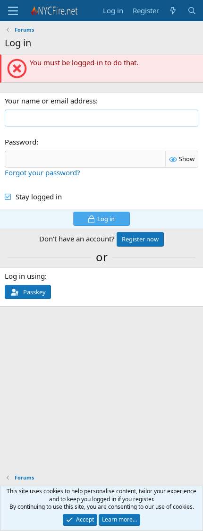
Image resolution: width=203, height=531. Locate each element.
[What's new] (173, 10)
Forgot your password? (42, 172)
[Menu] (13, 10)
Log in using (25, 276)
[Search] (192, 10)
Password (20, 141)
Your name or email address (50, 100)
